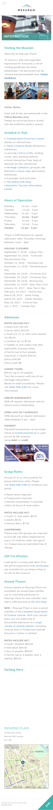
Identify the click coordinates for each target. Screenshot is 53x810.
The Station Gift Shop (18, 181)
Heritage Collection (17, 167)
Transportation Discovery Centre (25, 138)
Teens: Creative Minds (19, 145)
